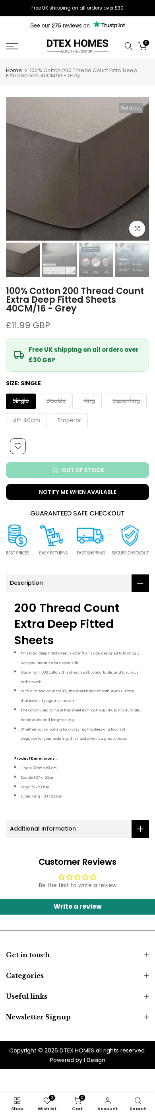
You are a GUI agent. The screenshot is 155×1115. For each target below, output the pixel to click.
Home (14, 70)
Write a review (78, 906)
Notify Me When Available (77, 492)
